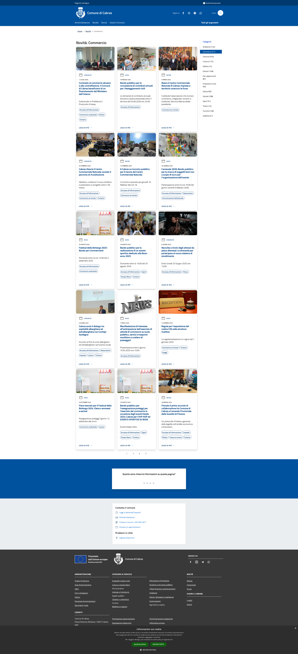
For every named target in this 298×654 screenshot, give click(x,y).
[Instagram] (188, 12)
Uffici (77, 589)
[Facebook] (182, 12)
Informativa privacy (157, 623)
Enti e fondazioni (81, 593)
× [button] (295, 628)
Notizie (168, 75)
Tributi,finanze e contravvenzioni (162, 588)
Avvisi (127, 75)
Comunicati (87, 75)
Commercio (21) (209, 51)
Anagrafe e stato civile (121, 580)
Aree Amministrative (83, 585)
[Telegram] (194, 12)
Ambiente (153, 593)
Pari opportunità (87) (209, 77)
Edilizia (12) (207, 66)
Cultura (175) (208, 61)
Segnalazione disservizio (121, 623)
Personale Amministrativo (85, 601)
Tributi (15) (207, 106)
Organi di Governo (82, 580)
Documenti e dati (81, 605)
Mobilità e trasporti (119, 606)
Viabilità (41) (208, 115)
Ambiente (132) (209, 46)
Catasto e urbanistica (120, 599)
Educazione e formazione (159, 580)
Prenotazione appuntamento (123, 618)
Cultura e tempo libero (121, 585)
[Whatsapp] (199, 12)
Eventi (189, 604)
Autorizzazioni (155, 601)
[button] (149, 649)
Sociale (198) (208, 96)
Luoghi (189, 600)
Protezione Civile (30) (209, 85)
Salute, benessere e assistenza (161, 597)
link (171, 640)
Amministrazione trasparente (161, 618)
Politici (77, 597)
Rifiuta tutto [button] (158, 644)
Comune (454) (208, 56)
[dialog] (149, 640)
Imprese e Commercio (120, 592)
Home (80, 31)
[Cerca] (220, 13)
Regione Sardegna (82, 3)
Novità (88, 31)
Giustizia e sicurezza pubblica (161, 584)
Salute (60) (207, 91)
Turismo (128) (208, 111)
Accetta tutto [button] (140, 644)
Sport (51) (207, 101)
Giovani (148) (208, 71)
